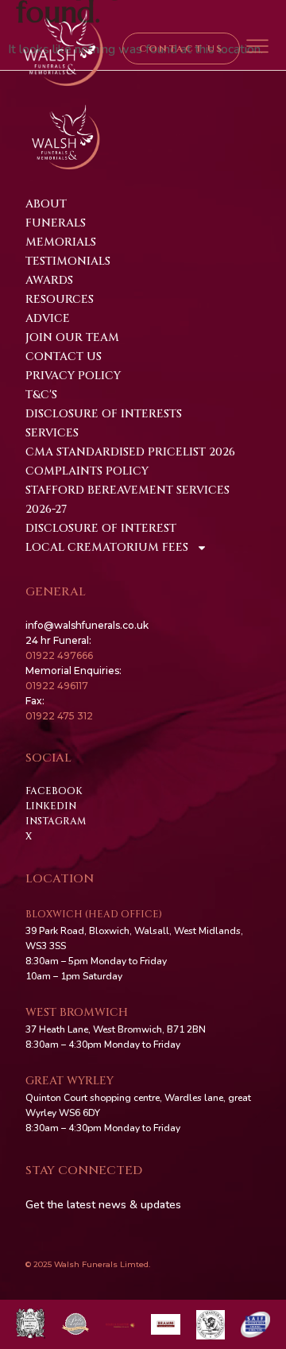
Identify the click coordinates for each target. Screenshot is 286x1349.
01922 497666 (59, 655)
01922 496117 (56, 686)
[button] (258, 49)
